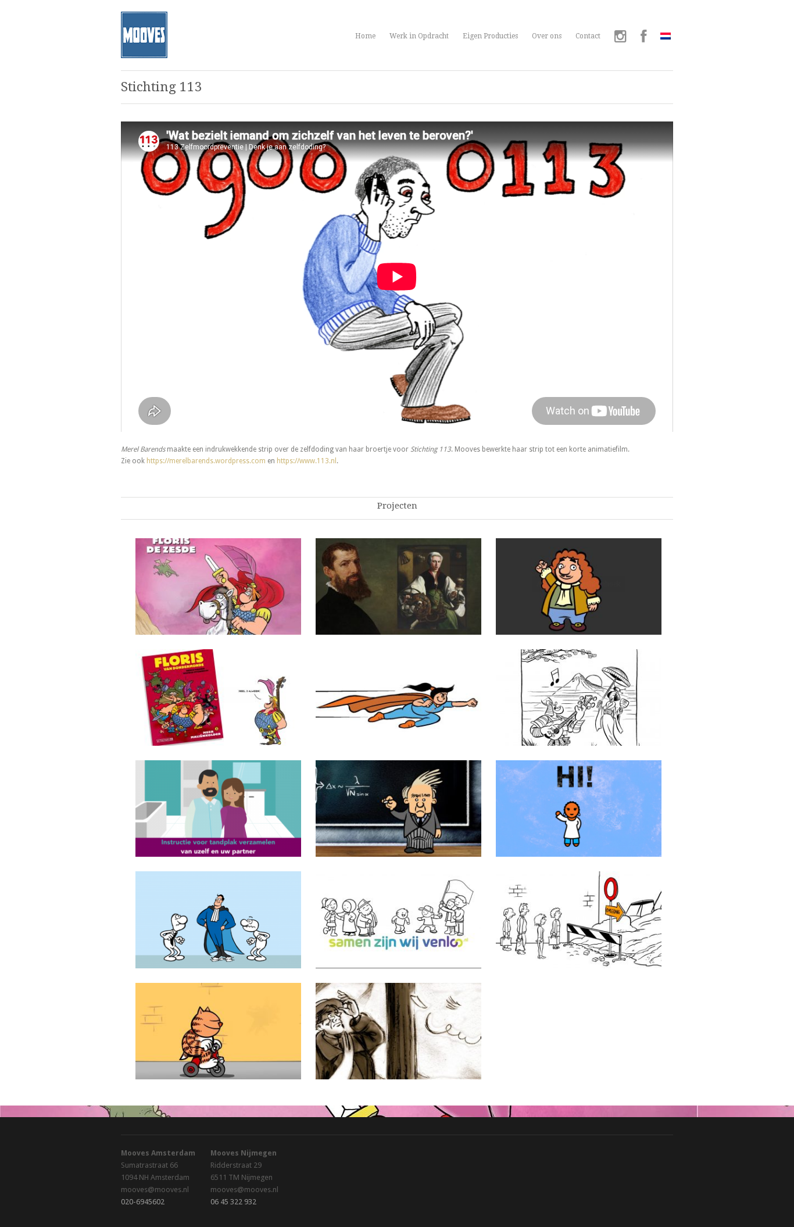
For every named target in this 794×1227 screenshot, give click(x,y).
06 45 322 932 (233, 1201)
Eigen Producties (490, 36)
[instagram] (620, 37)
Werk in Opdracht (419, 36)
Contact (587, 36)
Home (365, 36)
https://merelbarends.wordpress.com (206, 461)
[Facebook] (643, 37)
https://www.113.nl (307, 461)
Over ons (546, 36)
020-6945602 (142, 1201)
